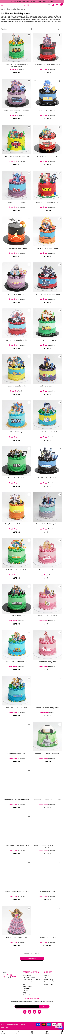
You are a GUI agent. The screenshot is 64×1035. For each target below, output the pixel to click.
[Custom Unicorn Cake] (47, 874)
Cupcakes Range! (38, 1)
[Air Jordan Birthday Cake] (16, 231)
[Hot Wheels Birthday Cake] (47, 231)
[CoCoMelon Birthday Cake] (16, 553)
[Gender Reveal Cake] (47, 920)
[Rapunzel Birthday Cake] (47, 599)
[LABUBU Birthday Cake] (16, 277)
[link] (18, 1032)
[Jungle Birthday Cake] (47, 323)
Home (3, 9)
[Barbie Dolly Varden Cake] (16, 920)
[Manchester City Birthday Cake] (16, 782)
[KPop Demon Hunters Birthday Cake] (16, 93)
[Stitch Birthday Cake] (16, 185)
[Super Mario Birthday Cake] (16, 645)
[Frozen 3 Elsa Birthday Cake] (47, 507)
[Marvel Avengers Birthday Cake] (47, 277)
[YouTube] (39, 1012)
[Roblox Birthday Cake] (16, 461)
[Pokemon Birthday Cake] (16, 369)
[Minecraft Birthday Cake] (16, 599)
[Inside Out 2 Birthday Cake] (47, 415)
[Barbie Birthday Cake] (47, 553)
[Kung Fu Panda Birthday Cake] (16, 507)
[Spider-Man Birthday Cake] (16, 323)
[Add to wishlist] (29, 35)
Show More (32, 958)
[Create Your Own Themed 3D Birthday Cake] (16, 47)
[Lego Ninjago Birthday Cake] (47, 185)
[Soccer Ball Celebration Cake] (47, 736)
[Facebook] (24, 1012)
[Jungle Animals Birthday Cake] (16, 874)
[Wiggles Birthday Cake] (47, 369)
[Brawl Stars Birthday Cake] (47, 139)
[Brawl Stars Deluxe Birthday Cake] (16, 139)
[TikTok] (34, 1012)
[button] (31, 29)
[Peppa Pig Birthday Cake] (16, 736)
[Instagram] (29, 1012)
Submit (44, 1006)
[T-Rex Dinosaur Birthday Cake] (16, 828)
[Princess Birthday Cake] (47, 645)
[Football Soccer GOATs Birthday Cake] (47, 828)
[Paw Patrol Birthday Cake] (16, 690)
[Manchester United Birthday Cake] (47, 782)
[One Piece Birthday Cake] (16, 415)
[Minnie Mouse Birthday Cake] (47, 690)
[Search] (49, 5)
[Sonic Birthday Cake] (47, 93)
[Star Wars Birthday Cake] (47, 461)
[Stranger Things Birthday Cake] (47, 47)
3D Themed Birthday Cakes (16, 9)
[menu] (2, 5)
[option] (32, 1)
